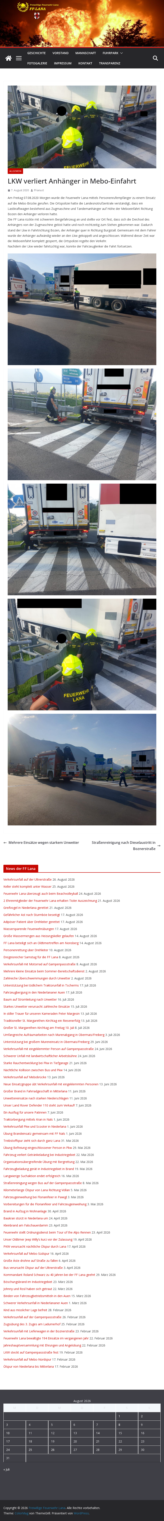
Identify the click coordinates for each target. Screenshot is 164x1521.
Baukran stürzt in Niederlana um (25, 1218)
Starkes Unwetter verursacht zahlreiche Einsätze (36, 1006)
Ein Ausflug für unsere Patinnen (25, 1112)
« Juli (6, 1469)
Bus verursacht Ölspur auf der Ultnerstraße (33, 1268)
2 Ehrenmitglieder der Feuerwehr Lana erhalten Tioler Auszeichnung (50, 901)
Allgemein (15, 171)
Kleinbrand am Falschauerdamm (25, 1225)
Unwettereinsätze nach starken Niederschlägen (36, 1098)
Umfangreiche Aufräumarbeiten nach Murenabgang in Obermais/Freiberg (53, 1035)
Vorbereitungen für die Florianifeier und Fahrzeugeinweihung (44, 1204)
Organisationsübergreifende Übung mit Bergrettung (39, 1162)
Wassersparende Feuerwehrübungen (28, 929)
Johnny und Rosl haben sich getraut (27, 1289)
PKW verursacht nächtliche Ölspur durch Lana (34, 1246)
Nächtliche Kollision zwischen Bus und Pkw (33, 1070)
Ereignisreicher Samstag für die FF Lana (30, 957)
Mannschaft (85, 53)
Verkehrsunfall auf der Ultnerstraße (27, 879)
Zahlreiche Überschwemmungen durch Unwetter (36, 978)
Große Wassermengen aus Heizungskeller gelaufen (38, 936)
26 (52, 1450)
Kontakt (85, 63)
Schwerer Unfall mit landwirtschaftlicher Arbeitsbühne (40, 1056)
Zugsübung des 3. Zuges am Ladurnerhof (31, 1324)
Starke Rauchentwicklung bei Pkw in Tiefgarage (35, 1063)
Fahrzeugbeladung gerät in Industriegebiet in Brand (38, 1169)
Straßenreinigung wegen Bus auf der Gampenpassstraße (42, 1183)
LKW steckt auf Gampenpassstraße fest (31, 1352)
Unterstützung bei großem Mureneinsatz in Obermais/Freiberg (46, 1042)
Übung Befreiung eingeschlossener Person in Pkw (37, 1148)
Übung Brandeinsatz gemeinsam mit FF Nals (34, 1133)
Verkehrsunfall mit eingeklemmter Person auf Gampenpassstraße (48, 1049)
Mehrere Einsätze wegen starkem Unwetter (44, 842)
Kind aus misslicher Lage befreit (25, 1310)
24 (8, 1450)
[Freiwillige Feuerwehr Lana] (8, 58)
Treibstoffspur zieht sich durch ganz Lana (31, 1141)
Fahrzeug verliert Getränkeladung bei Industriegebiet (39, 1155)
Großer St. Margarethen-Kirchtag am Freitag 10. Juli (38, 1028)
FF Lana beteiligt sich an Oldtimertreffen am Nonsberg (41, 943)
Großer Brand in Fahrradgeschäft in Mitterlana (35, 1091)
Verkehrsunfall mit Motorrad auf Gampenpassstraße (39, 964)
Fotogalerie (37, 63)
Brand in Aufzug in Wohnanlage (25, 1211)
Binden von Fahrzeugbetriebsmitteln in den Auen (36, 1296)
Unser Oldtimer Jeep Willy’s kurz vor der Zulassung (37, 1239)
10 (8, 1433)
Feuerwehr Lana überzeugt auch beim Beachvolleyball (40, 894)
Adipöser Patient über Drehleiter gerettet (31, 922)
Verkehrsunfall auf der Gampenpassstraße (32, 1317)
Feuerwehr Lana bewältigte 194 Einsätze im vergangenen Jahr (46, 1338)
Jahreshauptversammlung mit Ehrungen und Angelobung (42, 1345)
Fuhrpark (110, 53)
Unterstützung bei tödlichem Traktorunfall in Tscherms (41, 985)
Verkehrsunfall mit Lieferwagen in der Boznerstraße (39, 1331)
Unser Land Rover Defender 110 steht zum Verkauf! (39, 1105)
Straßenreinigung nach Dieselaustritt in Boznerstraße (123, 845)
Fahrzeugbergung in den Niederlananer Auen (34, 992)
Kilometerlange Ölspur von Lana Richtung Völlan (36, 1190)
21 (98, 1441)
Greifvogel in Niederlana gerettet (25, 908)
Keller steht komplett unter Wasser (27, 886)
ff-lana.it (39, 190)
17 (8, 1441)
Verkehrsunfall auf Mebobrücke (24, 1077)
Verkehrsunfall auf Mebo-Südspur (26, 1253)
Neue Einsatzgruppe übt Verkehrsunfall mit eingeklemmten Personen (50, 1084)
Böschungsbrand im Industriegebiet (27, 1282)
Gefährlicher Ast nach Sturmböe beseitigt (31, 915)
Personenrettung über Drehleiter (25, 950)
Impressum (63, 63)
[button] (120, 53)
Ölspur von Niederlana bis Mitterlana (28, 1366)
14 (98, 1433)
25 (30, 1450)
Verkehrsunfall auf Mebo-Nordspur (27, 1359)
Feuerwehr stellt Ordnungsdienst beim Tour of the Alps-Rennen (47, 1232)
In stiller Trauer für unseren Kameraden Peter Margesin (41, 1014)
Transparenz (109, 63)
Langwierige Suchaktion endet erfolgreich (31, 1176)
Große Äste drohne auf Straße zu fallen (30, 1261)
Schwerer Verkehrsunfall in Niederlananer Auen (35, 1303)
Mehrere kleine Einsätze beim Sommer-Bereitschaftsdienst (44, 971)
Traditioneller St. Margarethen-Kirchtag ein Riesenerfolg (41, 1021)
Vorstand (61, 53)
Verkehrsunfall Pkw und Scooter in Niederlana (34, 1126)
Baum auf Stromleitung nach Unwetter (30, 999)
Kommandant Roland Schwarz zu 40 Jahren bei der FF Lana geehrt (49, 1275)
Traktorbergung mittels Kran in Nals (28, 1119)
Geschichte (36, 53)
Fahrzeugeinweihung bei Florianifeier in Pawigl (35, 1197)
